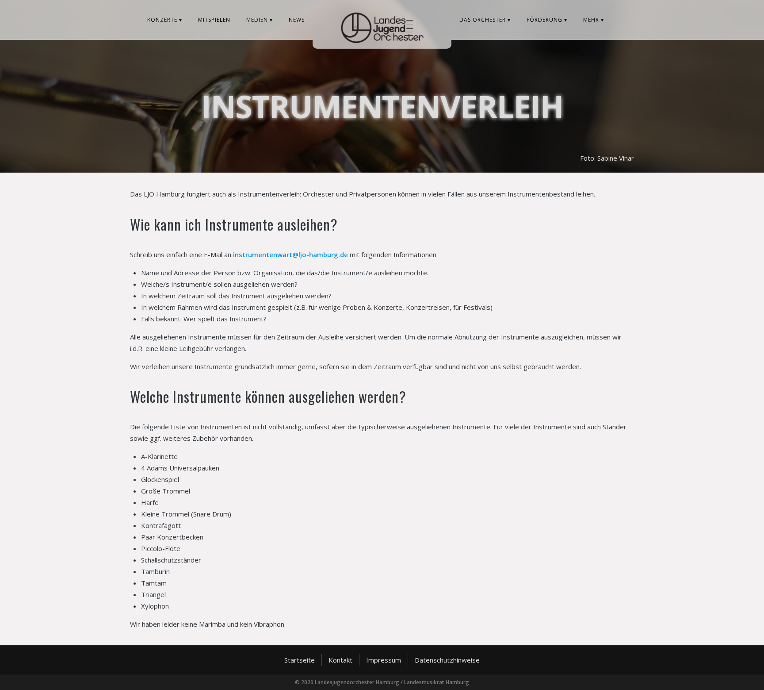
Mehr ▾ (593, 19)
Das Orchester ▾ (485, 19)
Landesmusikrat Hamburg (436, 682)
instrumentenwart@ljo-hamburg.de (290, 254)
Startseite (299, 659)
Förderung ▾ (547, 19)
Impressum (383, 659)
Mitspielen (214, 19)
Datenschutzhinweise (447, 659)
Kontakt (340, 659)
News (297, 19)
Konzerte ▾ (164, 19)
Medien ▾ (259, 19)
